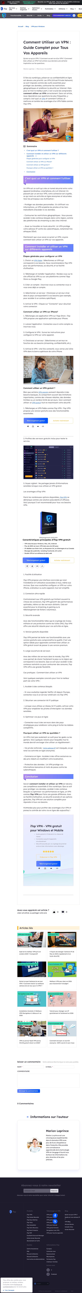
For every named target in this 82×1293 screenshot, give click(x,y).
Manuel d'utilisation (32, 1254)
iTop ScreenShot (31, 1225)
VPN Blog (67, 1221)
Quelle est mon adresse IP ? (72, 1218)
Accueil (20, 26)
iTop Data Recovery (32, 1227)
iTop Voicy (30, 1222)
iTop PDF (29, 1233)
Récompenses (50, 1256)
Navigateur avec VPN (25, 994)
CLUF (72, 1291)
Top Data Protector (32, 1230)
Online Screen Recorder (33, 1238)
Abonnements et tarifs (33, 1241)
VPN (43, 99)
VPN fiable (38, 260)
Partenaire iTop (51, 1259)
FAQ (28, 1251)
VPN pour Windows (38, 26)
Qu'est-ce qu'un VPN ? (71, 1214)
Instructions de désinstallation (35, 1259)
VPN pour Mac (53, 934)
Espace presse (50, 1254)
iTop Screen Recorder (33, 1217)
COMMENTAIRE (23, 1071)
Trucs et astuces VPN (55, 964)
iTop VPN (63, 497)
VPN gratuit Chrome (52, 1227)
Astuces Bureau (69, 1224)
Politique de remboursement (45, 1291)
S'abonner (54, 1191)
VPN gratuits (43, 392)
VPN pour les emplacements (27, 964)
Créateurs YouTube (52, 1262)
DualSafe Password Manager (35, 1235)
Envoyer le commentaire (28, 1091)
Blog (48, 15)
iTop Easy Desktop (32, 1220)
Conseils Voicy (69, 1227)
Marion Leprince (28, 69)
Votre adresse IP (49, 748)
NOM (19, 1067)
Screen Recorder (69, 1229)
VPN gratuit (36, 403)
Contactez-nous (51, 1251)
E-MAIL (49, 1067)
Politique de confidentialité (61, 1291)
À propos (49, 1248)
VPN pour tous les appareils (54, 1233)
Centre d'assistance (32, 1248)
